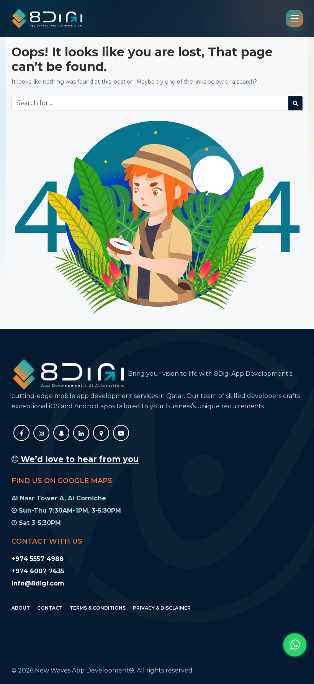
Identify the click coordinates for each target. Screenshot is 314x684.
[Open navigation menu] (294, 18)
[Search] (295, 103)
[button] (294, 644)
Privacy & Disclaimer (162, 608)
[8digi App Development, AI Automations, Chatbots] (47, 18)
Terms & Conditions (98, 608)
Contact (49, 608)
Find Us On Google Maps (61, 481)
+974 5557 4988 (37, 558)
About (20, 608)
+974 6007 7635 (37, 571)
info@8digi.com (37, 583)
